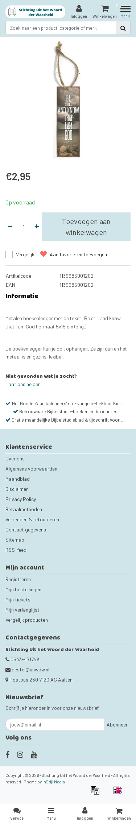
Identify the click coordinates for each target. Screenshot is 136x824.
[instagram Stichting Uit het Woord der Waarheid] (20, 754)
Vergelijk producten (26, 620)
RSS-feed (15, 550)
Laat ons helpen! (23, 384)
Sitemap (14, 540)
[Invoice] (97, 794)
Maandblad (17, 479)
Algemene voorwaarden (31, 468)
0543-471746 (24, 659)
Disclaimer (16, 489)
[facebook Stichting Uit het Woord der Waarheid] (7, 754)
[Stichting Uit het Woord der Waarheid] (35, 11)
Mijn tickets (17, 599)
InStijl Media (53, 781)
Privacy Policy (20, 499)
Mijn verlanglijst (22, 609)
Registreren (18, 579)
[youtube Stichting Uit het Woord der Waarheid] (34, 754)
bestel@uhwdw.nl (30, 669)
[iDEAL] (120, 794)
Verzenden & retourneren (32, 519)
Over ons (15, 458)
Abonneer (117, 724)
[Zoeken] (123, 28)
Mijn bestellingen (23, 589)
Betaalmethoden (23, 509)
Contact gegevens (25, 529)
